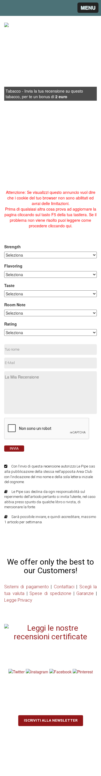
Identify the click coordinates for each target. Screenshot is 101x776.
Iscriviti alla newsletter (50, 720)
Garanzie (85, 593)
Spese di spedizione (50, 593)
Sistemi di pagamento (26, 586)
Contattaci (64, 586)
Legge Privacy (18, 600)
